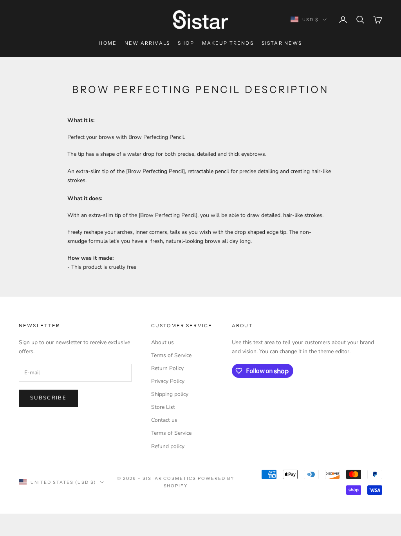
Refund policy (167, 446)
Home (108, 43)
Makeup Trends (228, 43)
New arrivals (147, 43)
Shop (186, 43)
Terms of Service (171, 355)
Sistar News (282, 43)
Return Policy (167, 368)
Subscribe (48, 397)
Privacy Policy (167, 381)
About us (162, 342)
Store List (163, 407)
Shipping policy (169, 394)
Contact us (164, 420)
